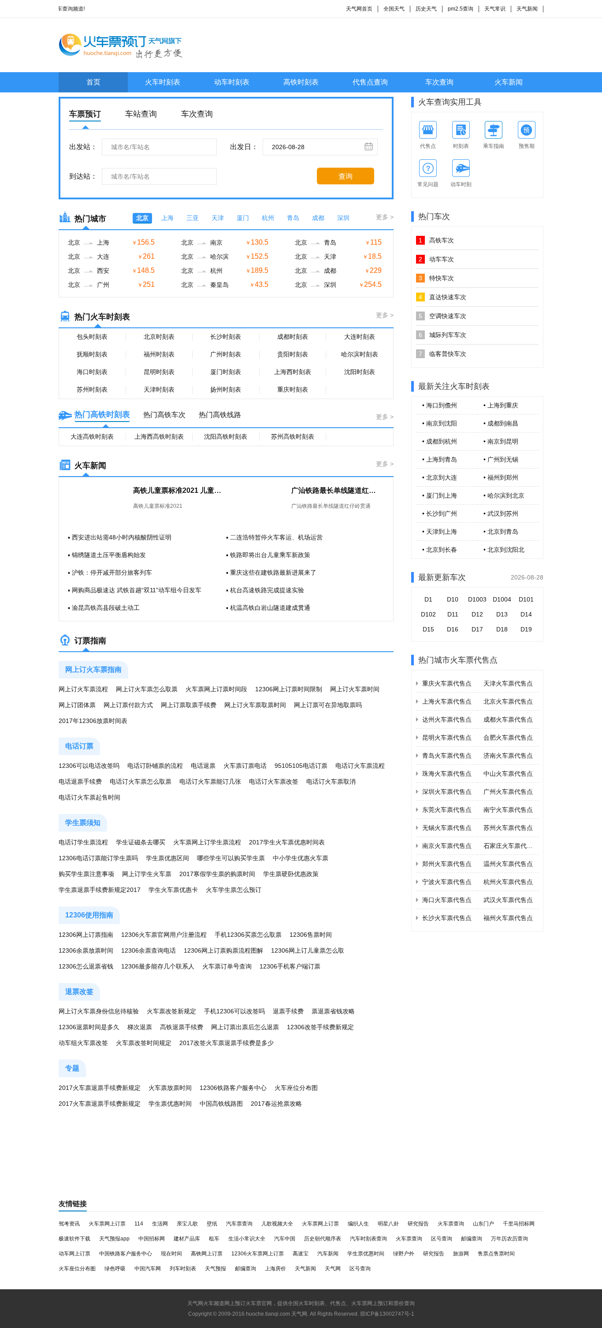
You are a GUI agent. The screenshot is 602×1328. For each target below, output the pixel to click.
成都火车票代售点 (508, 719)
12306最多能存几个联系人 (157, 966)
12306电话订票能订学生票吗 (98, 858)
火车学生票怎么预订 (233, 889)
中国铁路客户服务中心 (125, 1254)
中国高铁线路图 (221, 1103)
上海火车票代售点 (447, 701)
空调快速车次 (442, 315)
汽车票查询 (239, 1224)
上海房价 (275, 1269)
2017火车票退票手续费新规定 (100, 1087)
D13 (502, 614)
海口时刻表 (92, 371)
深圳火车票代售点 (447, 791)
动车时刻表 (231, 82)
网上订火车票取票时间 (255, 704)
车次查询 (439, 82)
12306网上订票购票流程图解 (223, 950)
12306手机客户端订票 (290, 966)
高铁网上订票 (207, 1254)
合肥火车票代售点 (508, 737)
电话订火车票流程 (360, 765)
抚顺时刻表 (92, 354)
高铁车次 (436, 240)
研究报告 (418, 1224)
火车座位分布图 (296, 1087)
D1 (428, 599)
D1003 (477, 599)
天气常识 (494, 9)
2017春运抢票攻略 (276, 1103)
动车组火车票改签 (83, 1042)
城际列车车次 (442, 334)
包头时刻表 (92, 336)
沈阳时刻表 (359, 371)
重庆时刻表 (292, 389)
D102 (428, 614)
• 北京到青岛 (500, 531)
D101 (526, 599)
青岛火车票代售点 (447, 755)
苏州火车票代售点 (508, 827)
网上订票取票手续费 (188, 704)
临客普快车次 (442, 353)
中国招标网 (151, 1239)
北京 (142, 217)
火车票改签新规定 (171, 1011)
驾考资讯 (69, 1224)
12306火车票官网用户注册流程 (164, 934)
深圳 (343, 217)
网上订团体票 (77, 704)
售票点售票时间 (496, 1254)
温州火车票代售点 (508, 863)
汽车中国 (284, 1239)
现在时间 (171, 1254)
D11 (452, 614)
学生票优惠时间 (170, 1103)
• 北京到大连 (439, 477)
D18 (502, 629)
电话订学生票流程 (83, 842)
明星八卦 (388, 1224)
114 (138, 1224)
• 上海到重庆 (500, 405)
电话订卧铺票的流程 (155, 765)
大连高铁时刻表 (92, 436)
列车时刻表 (183, 1269)
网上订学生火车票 (146, 873)
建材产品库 (187, 1239)
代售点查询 (370, 82)
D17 (477, 629)
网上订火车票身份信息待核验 (99, 1011)
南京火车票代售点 (447, 845)
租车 (214, 1239)
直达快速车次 (442, 297)
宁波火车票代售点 (447, 881)
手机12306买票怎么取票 (248, 934)
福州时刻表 (159, 354)
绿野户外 (403, 1254)
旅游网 (461, 1254)
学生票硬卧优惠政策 (291, 873)
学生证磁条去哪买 (140, 842)
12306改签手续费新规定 (320, 1027)
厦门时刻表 (225, 371)
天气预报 (215, 1269)
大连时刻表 (359, 336)
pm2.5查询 (460, 9)
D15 (428, 629)
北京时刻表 (159, 336)
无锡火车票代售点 (447, 827)
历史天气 (426, 9)
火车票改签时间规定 (143, 1042)
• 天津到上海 (439, 531)
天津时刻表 (159, 389)
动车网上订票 (74, 1254)
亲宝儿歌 (187, 1224)
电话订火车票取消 (331, 781)
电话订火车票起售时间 (89, 797)
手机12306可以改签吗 (234, 1011)
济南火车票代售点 (508, 755)
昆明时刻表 (159, 371)
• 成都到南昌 (500, 423)
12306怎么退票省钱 (86, 966)
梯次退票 (139, 1027)
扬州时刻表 (225, 389)
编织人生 (358, 1224)
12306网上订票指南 (86, 934)
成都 (318, 217)
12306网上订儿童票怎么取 (307, 950)
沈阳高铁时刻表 (225, 436)
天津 (218, 217)
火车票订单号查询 (227, 966)
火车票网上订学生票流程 (207, 842)
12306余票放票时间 (86, 950)
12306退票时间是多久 (89, 1027)
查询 (345, 176)
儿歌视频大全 (277, 1224)
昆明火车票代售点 (447, 737)
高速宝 (300, 1254)
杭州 (268, 217)
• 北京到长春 (439, 549)
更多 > (385, 216)
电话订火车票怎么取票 (140, 781)
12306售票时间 (311, 934)
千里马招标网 (519, 1224)
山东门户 (483, 1224)
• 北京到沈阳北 (503, 549)
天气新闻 (527, 9)
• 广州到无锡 (500, 459)
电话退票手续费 (80, 781)
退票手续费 (288, 1011)
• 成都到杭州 (439, 441)
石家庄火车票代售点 (511, 845)
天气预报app (114, 1239)
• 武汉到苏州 (500, 513)
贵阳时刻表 (292, 354)
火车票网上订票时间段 (216, 689)
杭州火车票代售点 (508, 881)
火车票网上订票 (107, 1224)
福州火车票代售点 (508, 917)
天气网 (333, 1269)
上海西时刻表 (292, 371)
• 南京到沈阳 (439, 423)
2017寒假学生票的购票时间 (217, 873)
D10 (452, 599)
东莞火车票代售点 (447, 809)
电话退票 (203, 765)
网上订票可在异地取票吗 (328, 704)
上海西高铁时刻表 (159, 436)
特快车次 (436, 278)
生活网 (160, 1224)
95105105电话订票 (301, 765)
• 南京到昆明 (500, 441)
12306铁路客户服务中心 (233, 1087)
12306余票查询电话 (148, 950)
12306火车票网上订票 (257, 1254)
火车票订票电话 (245, 765)
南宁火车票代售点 (508, 809)
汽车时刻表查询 (368, 1239)
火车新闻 (508, 82)
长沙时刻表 (225, 336)
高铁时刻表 (301, 82)
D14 (526, 614)
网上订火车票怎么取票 (147, 689)
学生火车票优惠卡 (173, 889)
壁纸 (212, 1224)
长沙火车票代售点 (447, 917)
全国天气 (394, 9)
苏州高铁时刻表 (292, 436)
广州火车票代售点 (508, 791)
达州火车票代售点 (447, 719)
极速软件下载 (74, 1239)
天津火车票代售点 (508, 683)
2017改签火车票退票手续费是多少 (226, 1042)
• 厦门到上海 (439, 495)
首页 (93, 82)
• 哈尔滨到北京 (503, 495)
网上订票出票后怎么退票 (245, 1027)
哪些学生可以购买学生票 (231, 858)
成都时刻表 (292, 336)
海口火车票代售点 (447, 899)
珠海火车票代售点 (447, 773)
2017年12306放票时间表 (93, 720)
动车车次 (436, 259)
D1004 (502, 599)
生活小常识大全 (246, 1239)
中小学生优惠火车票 (300, 858)
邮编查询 (471, 1239)
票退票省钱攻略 (333, 1011)
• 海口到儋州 (439, 405)
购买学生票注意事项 (86, 873)
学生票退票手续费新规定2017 (100, 889)
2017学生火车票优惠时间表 (287, 842)
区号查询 (441, 1239)
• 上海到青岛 (439, 459)
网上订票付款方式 (128, 704)
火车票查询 (451, 1224)
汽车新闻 (327, 1254)
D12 (477, 614)
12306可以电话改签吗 (89, 765)
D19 (526, 629)
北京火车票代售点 (508, 701)
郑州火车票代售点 (447, 863)
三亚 (192, 217)
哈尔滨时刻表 (359, 354)
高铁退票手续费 (181, 1027)
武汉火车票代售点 (508, 899)
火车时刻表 (162, 82)
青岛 (293, 217)
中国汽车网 (147, 1269)
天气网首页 (359, 9)
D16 (452, 629)
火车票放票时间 (170, 1087)
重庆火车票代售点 (447, 683)
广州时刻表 (225, 354)
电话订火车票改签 (273, 781)
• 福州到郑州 (500, 477)
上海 (167, 217)
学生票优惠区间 (167, 858)
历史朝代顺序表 (322, 1239)
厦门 (243, 217)
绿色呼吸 (115, 1269)
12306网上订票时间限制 (288, 689)
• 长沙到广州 (439, 513)
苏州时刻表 (92, 389)
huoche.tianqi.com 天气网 (276, 1314)
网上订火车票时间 (354, 689)
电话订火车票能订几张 (210, 781)
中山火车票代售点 (508, 773)
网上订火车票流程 (83, 689)
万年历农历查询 (509, 1239)
